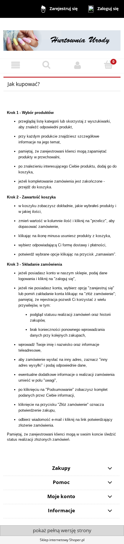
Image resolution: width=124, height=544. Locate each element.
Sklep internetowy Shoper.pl (62, 539)
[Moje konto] (77, 65)
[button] (15, 65)
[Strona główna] (62, 38)
